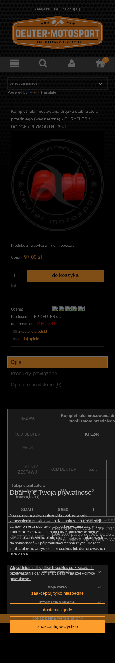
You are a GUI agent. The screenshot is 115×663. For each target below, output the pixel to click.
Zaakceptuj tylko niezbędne (57, 593)
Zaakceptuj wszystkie (57, 626)
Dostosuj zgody (57, 610)
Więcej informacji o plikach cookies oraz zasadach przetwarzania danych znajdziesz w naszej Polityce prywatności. (52, 573)
